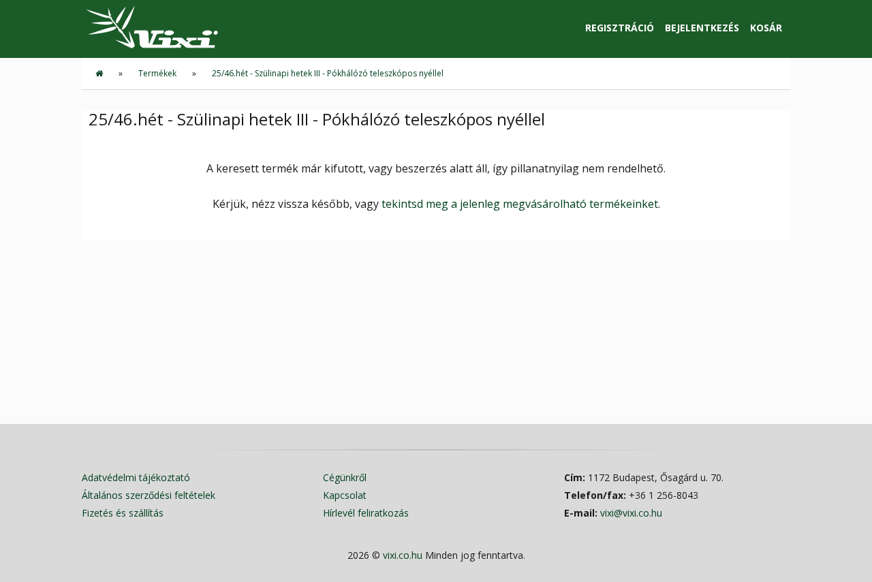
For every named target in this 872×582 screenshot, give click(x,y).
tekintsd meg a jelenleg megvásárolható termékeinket (520, 203)
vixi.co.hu (402, 555)
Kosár (766, 27)
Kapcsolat (345, 495)
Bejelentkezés (702, 27)
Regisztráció (619, 27)
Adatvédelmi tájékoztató (136, 477)
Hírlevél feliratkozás (366, 512)
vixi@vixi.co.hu (631, 512)
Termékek (157, 73)
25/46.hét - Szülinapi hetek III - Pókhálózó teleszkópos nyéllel (327, 73)
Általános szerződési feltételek (148, 495)
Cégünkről (345, 477)
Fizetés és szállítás (123, 512)
